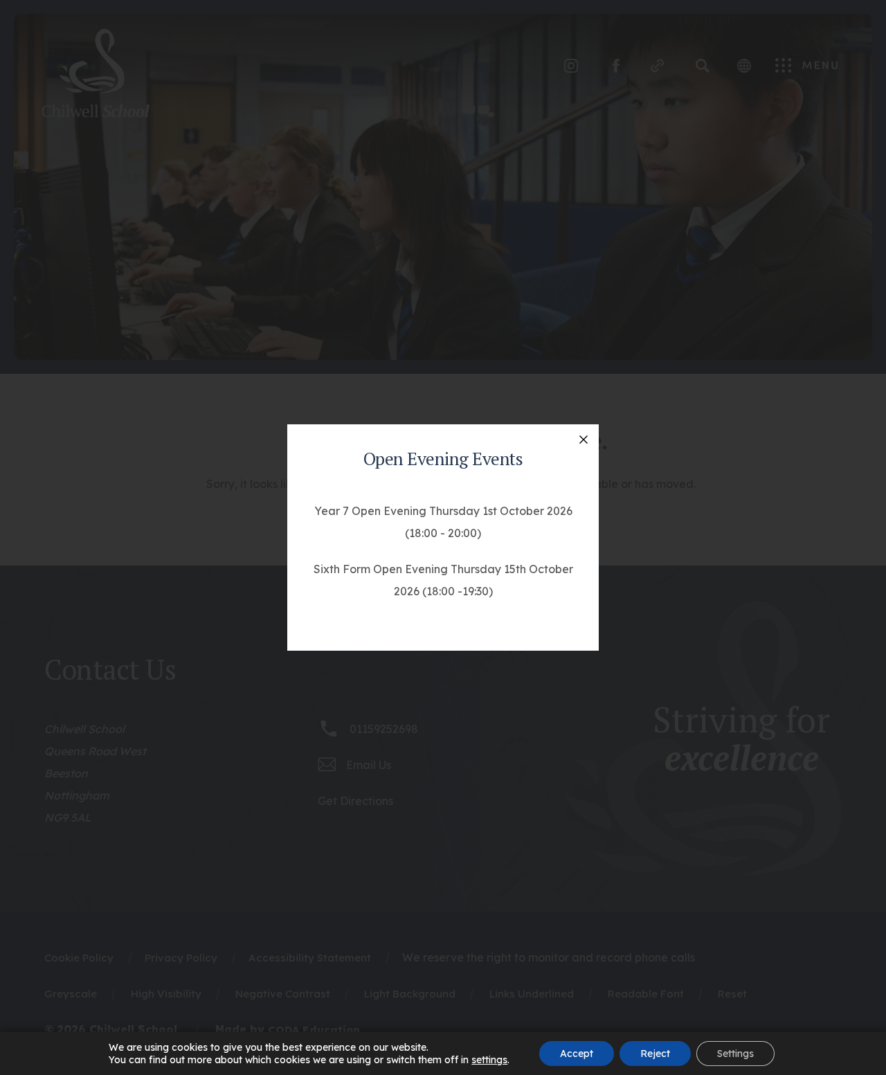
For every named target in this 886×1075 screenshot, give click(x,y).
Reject (655, 1053)
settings (489, 1060)
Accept (576, 1053)
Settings (735, 1053)
